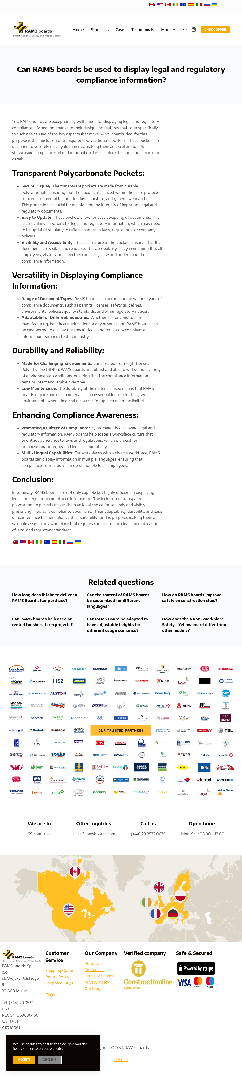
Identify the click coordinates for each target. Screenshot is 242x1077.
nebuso (121, 1059)
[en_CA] (168, 4)
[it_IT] (199, 4)
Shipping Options (60, 970)
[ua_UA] (214, 4)
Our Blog (92, 988)
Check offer (215, 29)
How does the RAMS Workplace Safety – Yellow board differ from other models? (194, 625)
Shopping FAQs (59, 983)
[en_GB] (152, 4)
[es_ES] (191, 4)
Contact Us (94, 969)
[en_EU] (183, 4)
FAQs (50, 994)
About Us (93, 963)
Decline (50, 1060)
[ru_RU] (207, 4)
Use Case (116, 29)
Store (96, 29)
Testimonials (142, 29)
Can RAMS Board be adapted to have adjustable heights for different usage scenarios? (117, 625)
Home (78, 29)
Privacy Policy (97, 982)
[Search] (185, 29)
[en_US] (160, 4)
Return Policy (57, 977)
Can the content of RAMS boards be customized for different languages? (118, 600)
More (166, 29)
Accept (24, 1060)
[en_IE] (176, 4)
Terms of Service (99, 976)
